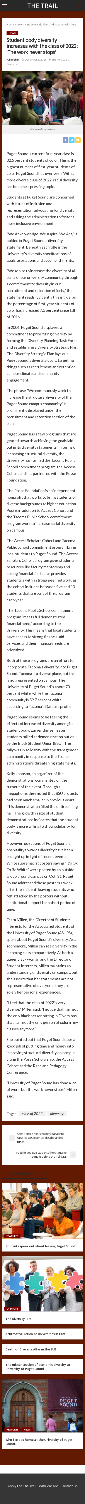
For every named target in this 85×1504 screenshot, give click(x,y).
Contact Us (69, 1486)
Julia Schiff (13, 59)
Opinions (13, 1308)
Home (10, 24)
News (12, 33)
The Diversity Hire (18, 1319)
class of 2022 (59, 59)
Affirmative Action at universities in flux (35, 1334)
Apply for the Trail (21, 1486)
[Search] (79, 5)
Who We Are (48, 1486)
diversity (12, 64)
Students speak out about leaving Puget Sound (40, 1246)
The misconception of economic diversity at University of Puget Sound (37, 1367)
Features (12, 1236)
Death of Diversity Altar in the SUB (30, 1349)
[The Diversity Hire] (42, 1284)
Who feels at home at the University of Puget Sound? (39, 1442)
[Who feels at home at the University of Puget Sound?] (42, 1405)
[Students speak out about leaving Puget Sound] (42, 1211)
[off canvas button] (4, 5)
